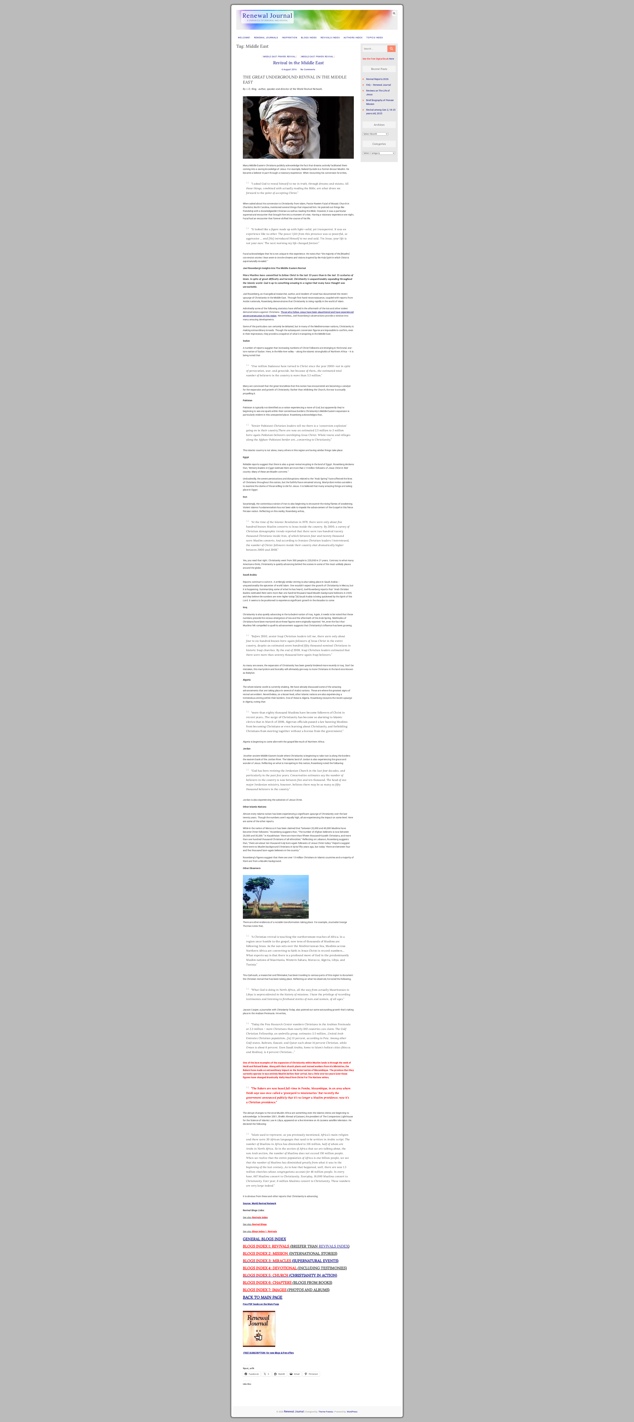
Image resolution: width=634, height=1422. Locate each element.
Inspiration (289, 37)
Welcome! (244, 37)
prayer (282, 56)
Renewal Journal (267, 15)
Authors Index (353, 37)
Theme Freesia (325, 1411)
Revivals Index (330, 37)
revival (291, 56)
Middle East (270, 56)
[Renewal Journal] (317, 10)
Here (391, 58)
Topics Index (374, 37)
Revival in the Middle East (298, 62)
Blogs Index (309, 37)
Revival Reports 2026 (377, 79)
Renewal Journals (266, 37)
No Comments (307, 69)
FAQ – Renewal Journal (378, 85)
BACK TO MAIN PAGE (262, 1297)
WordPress (352, 1411)
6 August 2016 (289, 69)
